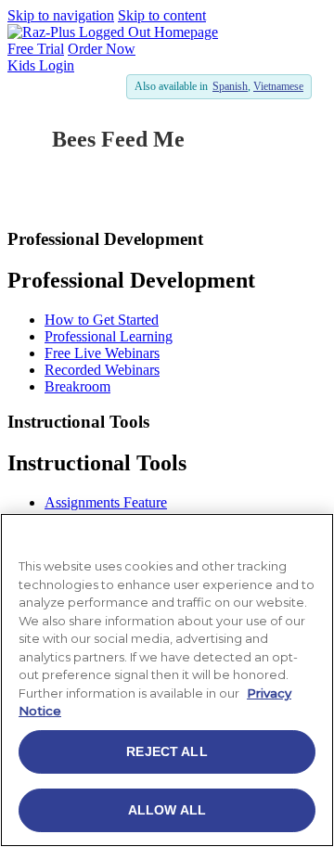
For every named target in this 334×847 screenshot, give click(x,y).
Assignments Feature (106, 502)
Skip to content (162, 15)
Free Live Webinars (102, 353)
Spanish (230, 86)
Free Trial (35, 49)
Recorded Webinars (102, 370)
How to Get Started (102, 319)
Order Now (101, 49)
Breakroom (77, 386)
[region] (167, 680)
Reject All (166, 751)
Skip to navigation (60, 15)
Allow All (167, 809)
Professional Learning (109, 336)
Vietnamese (278, 86)
